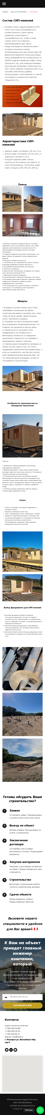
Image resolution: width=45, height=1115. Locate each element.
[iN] (7, 1050)
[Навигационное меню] (4, 4)
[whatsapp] (15, 1050)
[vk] (11, 1050)
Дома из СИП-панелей (18, 12)
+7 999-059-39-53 (12, 1031)
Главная (5, 12)
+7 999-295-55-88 (12, 1029)
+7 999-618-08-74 (12, 1034)
